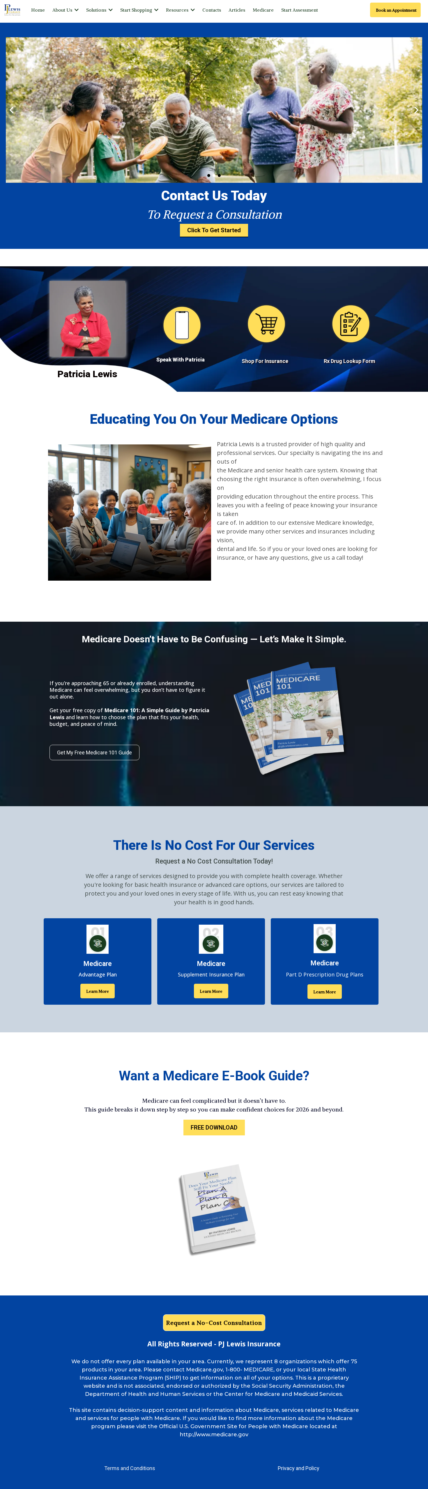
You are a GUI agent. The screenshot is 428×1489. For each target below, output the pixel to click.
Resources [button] (178, 10)
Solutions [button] (96, 10)
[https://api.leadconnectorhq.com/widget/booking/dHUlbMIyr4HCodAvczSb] (182, 323)
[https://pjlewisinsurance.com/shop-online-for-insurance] (266, 322)
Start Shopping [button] (136, 10)
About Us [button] (62, 10)
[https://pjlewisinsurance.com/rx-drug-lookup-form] (351, 322)
